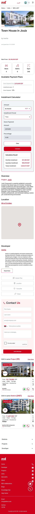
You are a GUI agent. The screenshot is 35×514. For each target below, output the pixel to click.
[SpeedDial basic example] (30, 484)
